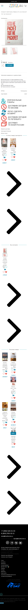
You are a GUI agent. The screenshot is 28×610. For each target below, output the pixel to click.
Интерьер (8, 131)
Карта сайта (3, 573)
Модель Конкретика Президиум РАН (13, 365)
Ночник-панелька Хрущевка (13, 414)
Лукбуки (3, 568)
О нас (2, 560)
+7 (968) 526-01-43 (8, 531)
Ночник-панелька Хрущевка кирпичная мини (4, 366)
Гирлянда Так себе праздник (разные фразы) (13, 439)
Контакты (3, 562)
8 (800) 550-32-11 (7, 533)
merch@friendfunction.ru (19, 538)
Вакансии (3, 571)
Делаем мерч (4, 566)
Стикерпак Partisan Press (13, 150)
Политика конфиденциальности (8, 574)
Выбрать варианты (14, 433)
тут (14, 601)
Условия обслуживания (6, 576)
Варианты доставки (5, 128)
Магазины (3, 563)
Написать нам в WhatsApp (7, 555)
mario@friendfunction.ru (7, 536)
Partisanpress (4, 18)
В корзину (10, 65)
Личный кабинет (5, 565)
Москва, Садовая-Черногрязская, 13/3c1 (10, 547)
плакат (5, 133)
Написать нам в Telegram (6, 557)
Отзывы (3, 569)
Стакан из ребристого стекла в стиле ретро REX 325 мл (5, 416)
